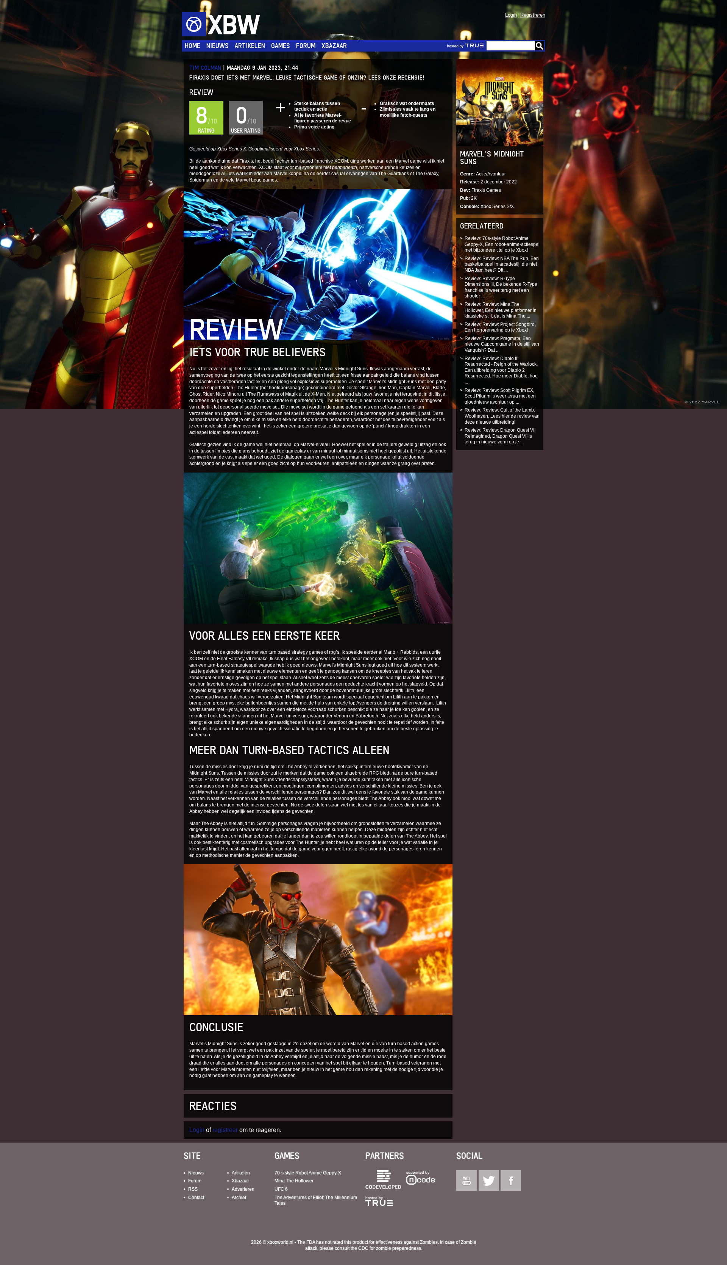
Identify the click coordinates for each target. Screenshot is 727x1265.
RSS (193, 1189)
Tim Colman (205, 67)
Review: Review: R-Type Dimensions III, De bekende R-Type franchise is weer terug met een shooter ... (501, 287)
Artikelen (250, 46)
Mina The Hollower (294, 1181)
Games (280, 46)
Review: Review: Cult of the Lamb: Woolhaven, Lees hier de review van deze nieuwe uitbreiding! (502, 415)
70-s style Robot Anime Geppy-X (308, 1173)
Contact (196, 1197)
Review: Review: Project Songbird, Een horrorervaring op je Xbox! (500, 327)
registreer (225, 1130)
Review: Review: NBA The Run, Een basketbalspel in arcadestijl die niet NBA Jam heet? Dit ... (502, 264)
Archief (239, 1197)
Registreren (532, 15)
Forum (305, 46)
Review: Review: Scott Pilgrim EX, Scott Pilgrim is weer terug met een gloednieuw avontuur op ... (500, 396)
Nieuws (217, 46)
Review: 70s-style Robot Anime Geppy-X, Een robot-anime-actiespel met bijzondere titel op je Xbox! (502, 244)
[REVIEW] (318, 264)
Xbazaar (334, 46)
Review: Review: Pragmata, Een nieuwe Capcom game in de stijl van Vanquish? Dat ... (502, 344)
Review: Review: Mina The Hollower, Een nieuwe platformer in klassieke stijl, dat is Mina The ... (501, 310)
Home (192, 46)
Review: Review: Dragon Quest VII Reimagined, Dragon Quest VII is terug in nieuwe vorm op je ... (500, 436)
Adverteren (243, 1189)
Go (539, 45)
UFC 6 (281, 1189)
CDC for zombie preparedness (389, 1248)
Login (511, 15)
